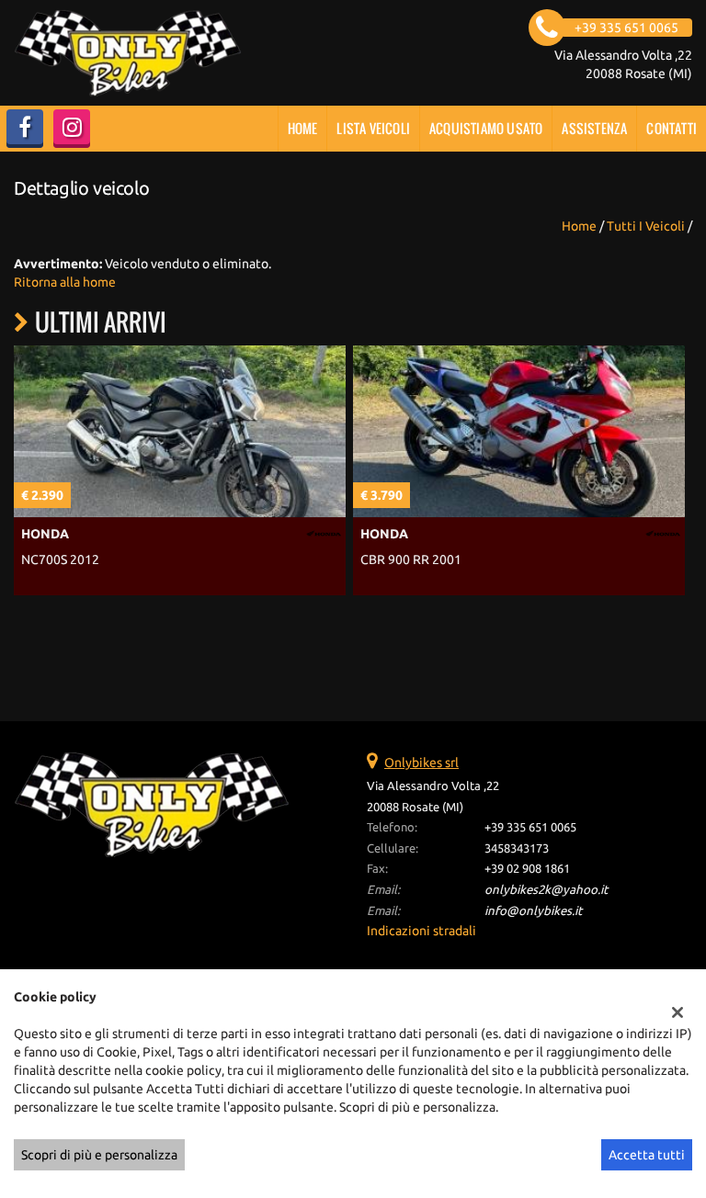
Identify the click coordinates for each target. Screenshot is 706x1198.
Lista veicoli (373, 128)
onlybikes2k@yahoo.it (546, 890)
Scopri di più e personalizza (99, 1154)
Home (303, 128)
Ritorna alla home (65, 282)
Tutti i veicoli (646, 226)
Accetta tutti (647, 1154)
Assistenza (594, 128)
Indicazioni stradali (421, 930)
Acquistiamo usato (485, 128)
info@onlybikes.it (533, 911)
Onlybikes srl (421, 762)
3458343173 (516, 848)
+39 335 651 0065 (530, 827)
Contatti (671, 128)
